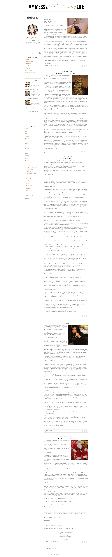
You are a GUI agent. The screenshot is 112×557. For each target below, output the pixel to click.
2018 (26, 133)
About (48, 1)
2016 (26, 136)
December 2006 (29, 162)
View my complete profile (33, 45)
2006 (26, 160)
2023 (26, 128)
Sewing (26, 74)
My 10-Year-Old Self (66, 438)
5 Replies (46, 316)
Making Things (28, 68)
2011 (26, 148)
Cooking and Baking (29, 61)
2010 (26, 150)
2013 (26, 143)
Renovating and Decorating (30, 72)
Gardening (27, 65)
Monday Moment (28, 70)
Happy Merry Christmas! (65, 73)
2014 (26, 141)
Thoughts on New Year (66, 17)
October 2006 (29, 178)
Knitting (26, 66)
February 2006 (29, 193)
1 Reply (45, 431)
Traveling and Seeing (29, 75)
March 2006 (28, 190)
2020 (26, 131)
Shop (63, 1)
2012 (26, 146)
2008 (26, 155)
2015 (26, 138)
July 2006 (28, 180)
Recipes (55, 1)
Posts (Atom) (53, 548)
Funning (50, 430)
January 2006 (29, 195)
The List (66, 323)
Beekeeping (27, 59)
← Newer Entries (47, 547)
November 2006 (29, 176)
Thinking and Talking (53, 65)
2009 (26, 153)
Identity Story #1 (66, 158)
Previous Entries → (84, 547)
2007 (26, 158)
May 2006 (28, 185)
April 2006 (28, 188)
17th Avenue (58, 554)
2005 (26, 198)
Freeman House (52, 150)
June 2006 (28, 183)
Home (42, 1)
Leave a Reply (47, 152)
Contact (69, 1)
